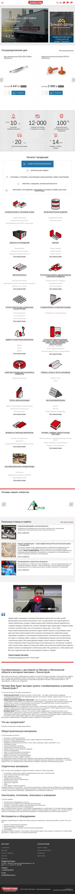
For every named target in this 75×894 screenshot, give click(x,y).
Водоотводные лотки (19, 477)
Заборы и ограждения (19, 243)
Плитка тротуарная (55, 286)
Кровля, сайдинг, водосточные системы (56, 433)
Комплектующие (19, 411)
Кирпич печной (55, 254)
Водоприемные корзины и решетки (19, 475)
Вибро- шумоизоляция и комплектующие (19, 406)
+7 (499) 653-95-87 (7, 870)
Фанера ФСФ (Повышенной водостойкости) (19, 444)
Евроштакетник (19, 248)
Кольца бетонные (55, 220)
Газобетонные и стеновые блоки (19, 212)
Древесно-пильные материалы (19, 433)
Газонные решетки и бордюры (55, 280)
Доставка (4, 850)
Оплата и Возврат (7, 853)
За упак (23, 86)
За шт (66, 88)
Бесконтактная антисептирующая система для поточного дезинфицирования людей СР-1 (55, 58)
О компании (5, 847)
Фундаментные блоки (55, 217)
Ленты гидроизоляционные (55, 348)
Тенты (56, 381)
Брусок (55, 406)
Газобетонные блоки (19, 217)
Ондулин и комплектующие (55, 445)
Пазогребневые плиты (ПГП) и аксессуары (19, 223)
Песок (19, 348)
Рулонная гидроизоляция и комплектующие (55, 351)
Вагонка (55, 409)
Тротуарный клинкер (55, 283)
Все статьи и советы (67, 522)
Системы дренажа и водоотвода (19, 466)
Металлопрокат (19, 275)
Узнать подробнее (23, 532)
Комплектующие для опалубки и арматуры (19, 373)
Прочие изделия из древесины (55, 411)
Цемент (19, 345)
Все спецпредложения (66, 50)
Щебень (19, 351)
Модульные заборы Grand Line (19, 254)
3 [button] (12, 36)
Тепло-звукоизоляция (19, 400)
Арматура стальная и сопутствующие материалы (19, 283)
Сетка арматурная (19, 313)
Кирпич (55, 243)
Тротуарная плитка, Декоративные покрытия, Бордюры (55, 276)
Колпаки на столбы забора (19, 251)
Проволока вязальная (19, 378)
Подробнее (16, 28)
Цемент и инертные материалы (19, 339)
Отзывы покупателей (44, 850)
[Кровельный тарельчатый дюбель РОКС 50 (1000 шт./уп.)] (19, 70)
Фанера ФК (19, 441)
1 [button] (6, 35)
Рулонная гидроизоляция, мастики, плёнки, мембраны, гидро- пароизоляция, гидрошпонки (55, 342)
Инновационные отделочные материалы (33, 561)
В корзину (20, 93)
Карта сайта (41, 856)
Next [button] (71, 504)
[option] (24, 25)
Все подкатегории (19, 256)
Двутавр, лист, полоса (19, 286)
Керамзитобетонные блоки (19, 220)
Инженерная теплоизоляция (19, 409)
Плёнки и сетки (55, 378)
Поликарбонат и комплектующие (55, 307)
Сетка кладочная (19, 315)
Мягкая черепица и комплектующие (55, 442)
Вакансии (4, 858)
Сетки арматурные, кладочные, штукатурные (19, 308)
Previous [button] (3, 504)
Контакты (4, 856)
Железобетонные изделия (55, 212)
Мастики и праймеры (55, 346)
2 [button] (9, 35)
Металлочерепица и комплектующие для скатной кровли (55, 439)
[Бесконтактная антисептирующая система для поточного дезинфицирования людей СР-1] (56, 71)
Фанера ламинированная (19, 438)
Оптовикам (41, 853)
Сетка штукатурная (19, 318)
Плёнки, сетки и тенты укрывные (55, 372)
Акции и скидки (42, 847)
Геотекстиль (19, 472)
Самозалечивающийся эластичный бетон (33, 526)
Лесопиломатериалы (55, 400)
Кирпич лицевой (55, 248)
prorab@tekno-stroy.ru (8, 875)
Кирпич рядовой (55, 251)
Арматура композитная (19, 280)
